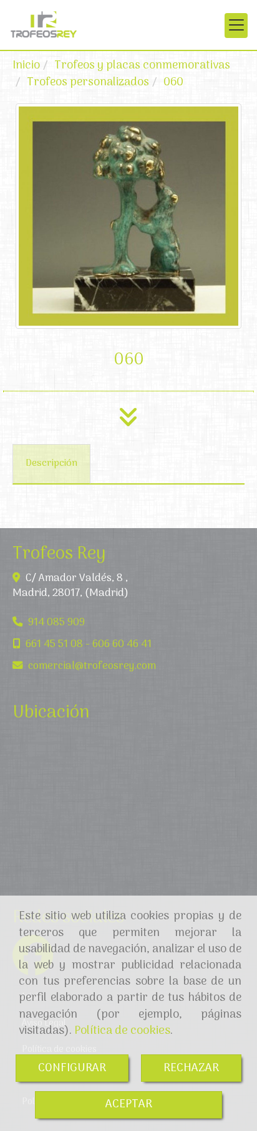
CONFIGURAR (72, 1068)
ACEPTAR (128, 1104)
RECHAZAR (191, 1068)
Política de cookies (122, 1030)
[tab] (51, 464)
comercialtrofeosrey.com (92, 666)
